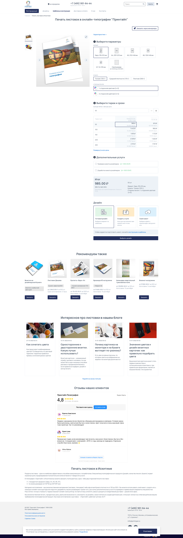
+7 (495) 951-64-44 (82, 3)
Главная (27, 16)
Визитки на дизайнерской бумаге (33, 281)
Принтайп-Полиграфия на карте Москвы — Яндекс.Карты (91, 461)
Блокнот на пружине (147, 280)
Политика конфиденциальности (35, 513)
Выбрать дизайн (126, 238)
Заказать (29, 297)
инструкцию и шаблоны (137, 232)
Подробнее (83, 532)
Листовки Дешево (54, 280)
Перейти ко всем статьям (91, 379)
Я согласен (147, 531)
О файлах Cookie (30, 518)
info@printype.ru (134, 521)
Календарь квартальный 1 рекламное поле (125, 281)
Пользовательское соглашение (35, 516)
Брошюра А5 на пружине (102, 280)
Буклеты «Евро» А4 (78, 280)
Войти (150, 4)
